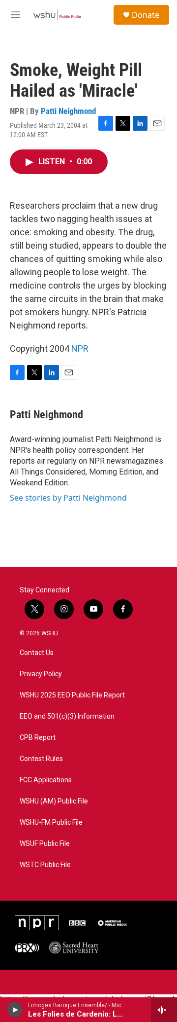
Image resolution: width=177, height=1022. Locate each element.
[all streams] (164, 1009)
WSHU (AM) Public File (54, 801)
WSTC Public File (45, 865)
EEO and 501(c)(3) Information (67, 716)
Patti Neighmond (68, 111)
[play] (15, 1010)
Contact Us (37, 653)
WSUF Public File (45, 843)
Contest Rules (41, 759)
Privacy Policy (41, 674)
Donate (145, 14)
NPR (79, 348)
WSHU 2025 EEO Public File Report (72, 695)
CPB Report (38, 737)
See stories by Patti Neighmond (68, 497)
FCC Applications (46, 780)
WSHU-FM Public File (51, 822)
